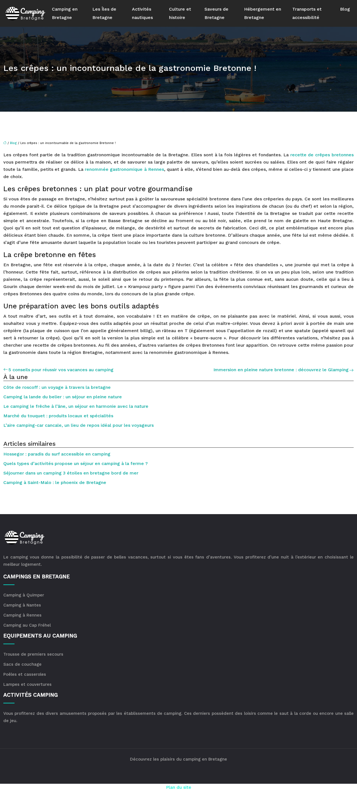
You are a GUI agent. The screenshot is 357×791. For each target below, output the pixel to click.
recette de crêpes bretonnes (322, 154)
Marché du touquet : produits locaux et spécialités (58, 415)
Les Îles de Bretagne (104, 13)
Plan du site (178, 787)
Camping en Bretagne (65, 13)
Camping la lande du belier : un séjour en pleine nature (62, 396)
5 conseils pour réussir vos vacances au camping (61, 369)
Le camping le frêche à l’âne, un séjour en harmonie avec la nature (75, 406)
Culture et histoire (180, 13)
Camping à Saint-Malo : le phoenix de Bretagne (54, 482)
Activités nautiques (142, 13)
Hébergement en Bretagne (262, 13)
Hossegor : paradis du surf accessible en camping (56, 454)
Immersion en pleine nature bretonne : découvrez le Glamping (281, 369)
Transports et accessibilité (307, 13)
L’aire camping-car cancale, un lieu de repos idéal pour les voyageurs (78, 425)
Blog (345, 9)
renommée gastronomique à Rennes (124, 169)
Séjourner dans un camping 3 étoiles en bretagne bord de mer (70, 473)
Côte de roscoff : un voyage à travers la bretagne (57, 387)
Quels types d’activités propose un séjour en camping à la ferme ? (75, 463)
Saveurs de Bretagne (216, 13)
